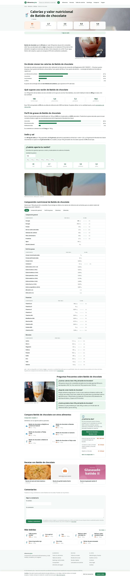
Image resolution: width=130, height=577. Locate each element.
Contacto (91, 560)
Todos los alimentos (58, 555)
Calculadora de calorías (77, 562)
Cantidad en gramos (31, 153)
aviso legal (73, 521)
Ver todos (101, 530)
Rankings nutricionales (58, 560)
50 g (32, 159)
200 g (47, 159)
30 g (28, 159)
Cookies (91, 565)
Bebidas (35, 6)
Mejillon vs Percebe (93, 451)
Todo (27, 210)
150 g (42, 159)
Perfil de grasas (48, 210)
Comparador (56, 562)
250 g (52, 159)
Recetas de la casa (75, 557)
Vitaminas (58, 210)
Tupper (103, 2)
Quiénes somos (93, 557)
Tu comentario (30, 507)
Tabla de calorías (80, 2)
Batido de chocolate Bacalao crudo (92, 433)
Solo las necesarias (88, 574)
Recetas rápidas (75, 560)
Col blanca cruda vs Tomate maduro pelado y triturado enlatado (93, 446)
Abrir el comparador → (88, 454)
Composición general (36, 210)
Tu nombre (29, 500)
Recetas (72, 2)
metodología (60, 371)
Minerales (65, 210)
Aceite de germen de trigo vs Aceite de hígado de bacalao (93, 440)
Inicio (25, 6)
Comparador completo (30, 418)
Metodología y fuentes (95, 555)
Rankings (89, 2)
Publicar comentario (34, 521)
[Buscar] (58, 2)
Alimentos (65, 2)
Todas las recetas (75, 555)
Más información (60, 575)
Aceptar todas (100, 574)
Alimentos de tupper (58, 565)
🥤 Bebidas (33, 19)
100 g (37, 159)
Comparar (96, 2)
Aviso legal (92, 562)
